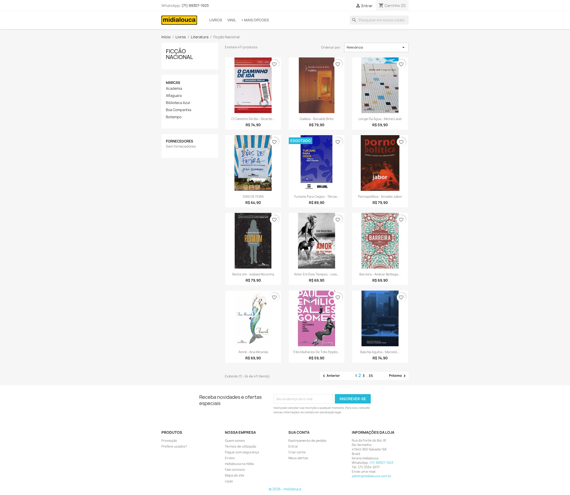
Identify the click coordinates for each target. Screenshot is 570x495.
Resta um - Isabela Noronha (253, 274)
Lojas (229, 481)
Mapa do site (234, 475)
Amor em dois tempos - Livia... (316, 274)
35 (371, 376)
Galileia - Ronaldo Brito (317, 119)
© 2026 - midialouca (285, 489)
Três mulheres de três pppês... (316, 352)
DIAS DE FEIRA (253, 196)
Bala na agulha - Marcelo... (380, 352)
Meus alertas (298, 458)
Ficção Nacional (179, 54)
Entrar (293, 446)
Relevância (376, 47)
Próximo (398, 376)
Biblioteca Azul (178, 103)
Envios (230, 458)
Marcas (173, 82)
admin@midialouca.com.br (371, 476)
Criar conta (296, 452)
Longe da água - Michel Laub (380, 119)
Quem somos (235, 440)
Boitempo (173, 117)
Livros (215, 20)
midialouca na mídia (239, 464)
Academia (174, 88)
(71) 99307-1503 (195, 5)
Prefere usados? (174, 446)
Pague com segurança (242, 452)
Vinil (231, 20)
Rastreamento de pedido (307, 440)
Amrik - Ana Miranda (253, 352)
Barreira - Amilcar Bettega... (380, 274)
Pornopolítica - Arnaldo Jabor (380, 196)
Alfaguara (174, 96)
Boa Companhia (178, 110)
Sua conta (298, 432)
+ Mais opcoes (255, 20)
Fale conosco (235, 469)
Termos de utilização (240, 446)
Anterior (330, 376)
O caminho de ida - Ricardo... (253, 119)
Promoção (169, 440)
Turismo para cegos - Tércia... (316, 196)
